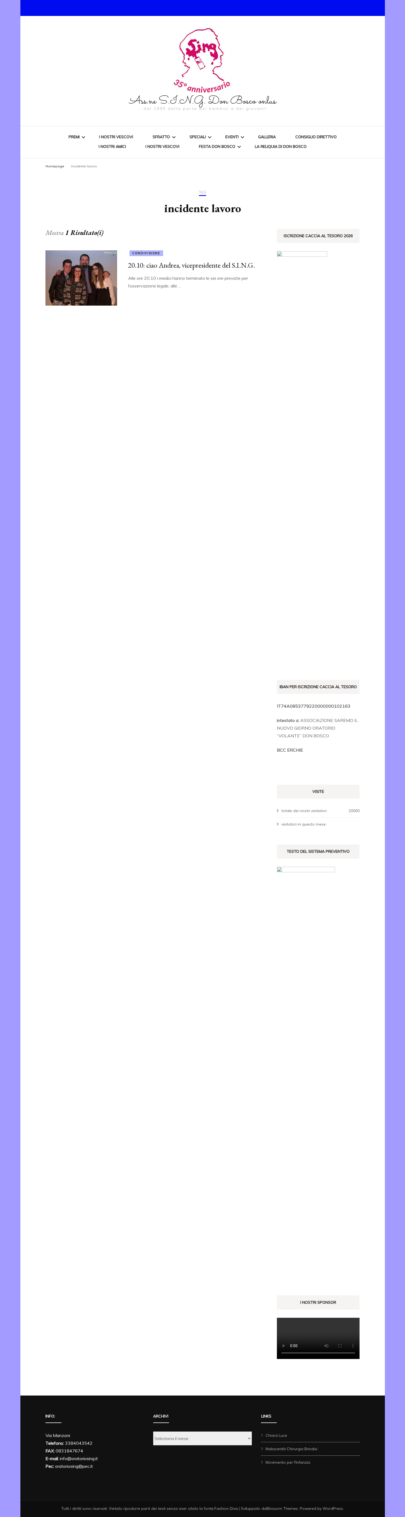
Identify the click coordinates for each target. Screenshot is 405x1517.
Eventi (232, 136)
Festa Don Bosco (217, 146)
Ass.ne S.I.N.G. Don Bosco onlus (202, 101)
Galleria (267, 136)
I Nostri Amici (112, 146)
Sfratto (161, 136)
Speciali (198, 136)
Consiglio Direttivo (316, 136)
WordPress (333, 1508)
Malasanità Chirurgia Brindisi (291, 1448)
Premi (74, 136)
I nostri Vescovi (116, 136)
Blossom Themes (282, 1508)
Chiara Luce (276, 1435)
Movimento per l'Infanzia (288, 1462)
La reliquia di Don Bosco (281, 146)
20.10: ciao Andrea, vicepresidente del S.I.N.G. (191, 265)
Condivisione (146, 253)
